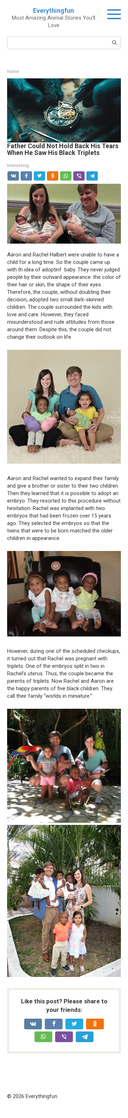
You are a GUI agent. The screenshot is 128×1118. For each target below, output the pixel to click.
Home (13, 71)
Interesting (18, 165)
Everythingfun (53, 10)
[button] (64, 109)
